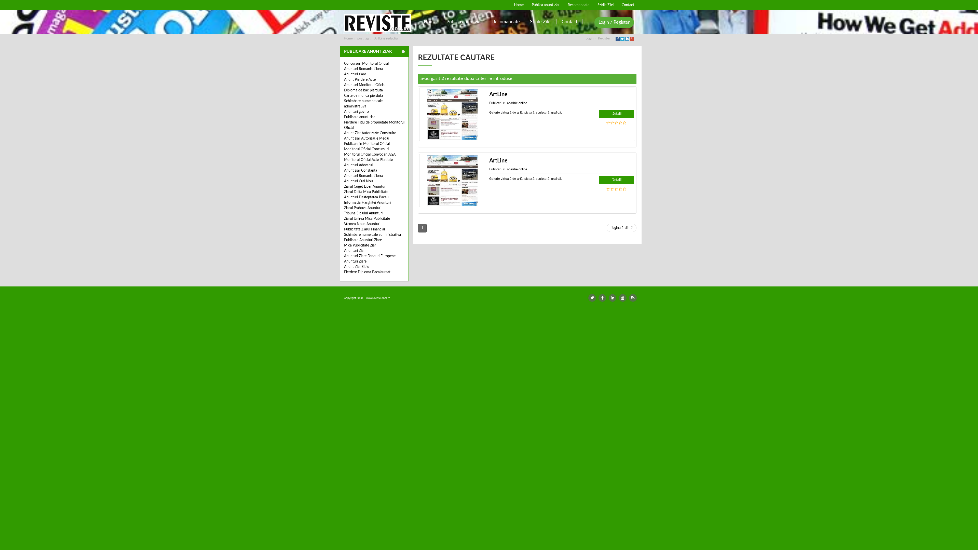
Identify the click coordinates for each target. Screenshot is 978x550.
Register (604, 38)
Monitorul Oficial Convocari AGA (370, 154)
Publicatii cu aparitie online (508, 103)
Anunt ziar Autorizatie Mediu (366, 138)
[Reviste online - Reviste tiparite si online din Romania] (377, 23)
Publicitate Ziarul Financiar (364, 229)
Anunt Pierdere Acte (360, 79)
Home (348, 38)
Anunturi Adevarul (358, 165)
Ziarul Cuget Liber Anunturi (365, 186)
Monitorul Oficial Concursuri (366, 149)
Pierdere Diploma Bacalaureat (367, 272)
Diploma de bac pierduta (363, 90)
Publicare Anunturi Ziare (363, 240)
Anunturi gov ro (356, 112)
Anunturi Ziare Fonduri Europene (370, 256)
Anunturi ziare (355, 74)
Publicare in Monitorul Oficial (367, 144)
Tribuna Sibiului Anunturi (363, 213)
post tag (363, 38)
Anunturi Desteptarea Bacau (366, 197)
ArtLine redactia (386, 38)
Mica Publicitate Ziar (360, 245)
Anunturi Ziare (355, 261)
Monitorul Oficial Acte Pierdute (368, 160)
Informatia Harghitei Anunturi (367, 202)
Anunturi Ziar (354, 251)
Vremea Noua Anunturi (362, 224)
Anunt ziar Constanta (360, 170)
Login (589, 38)
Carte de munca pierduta (363, 96)
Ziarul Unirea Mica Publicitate (367, 219)
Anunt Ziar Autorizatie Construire (370, 133)
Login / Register (614, 22)
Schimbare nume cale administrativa (372, 235)
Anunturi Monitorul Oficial (364, 85)
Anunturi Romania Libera (363, 69)
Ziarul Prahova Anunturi (362, 208)
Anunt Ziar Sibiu (356, 267)
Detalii (616, 114)
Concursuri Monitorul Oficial (366, 63)
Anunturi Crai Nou (358, 181)
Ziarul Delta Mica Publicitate (366, 192)
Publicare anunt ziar (359, 117)
